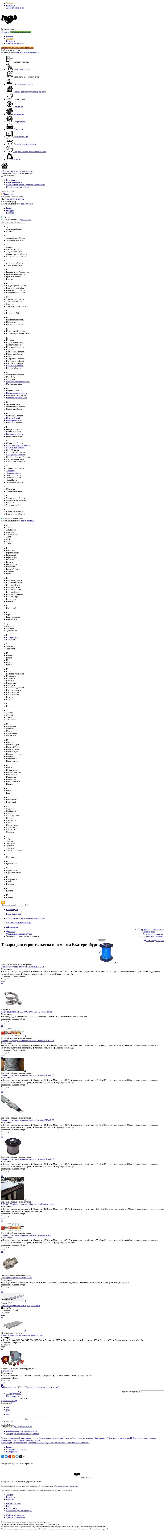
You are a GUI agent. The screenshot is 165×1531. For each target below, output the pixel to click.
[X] (20, 1456)
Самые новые (149, 932)
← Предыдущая (13, 1394)
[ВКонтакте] (6, 1456)
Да (3, 199)
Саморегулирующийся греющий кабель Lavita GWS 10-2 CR (27, 1040)
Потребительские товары (144, 1438)
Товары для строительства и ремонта (22, 1434)
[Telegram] (17, 1456)
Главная (9, 36)
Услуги (37, 1440)
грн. (8, 1410)
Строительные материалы (78, 1443)
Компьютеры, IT (125, 1438)
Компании (10, 5)
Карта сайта (11, 1508)
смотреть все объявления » (27, 52)
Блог (8, 1506)
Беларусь (10, 210)
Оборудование (100, 1438)
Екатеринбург (12, 1452)
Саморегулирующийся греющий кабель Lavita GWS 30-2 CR (27, 1159)
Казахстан (10, 213)
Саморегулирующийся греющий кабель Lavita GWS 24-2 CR (27, 1120)
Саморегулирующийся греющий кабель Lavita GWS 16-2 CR (27, 1075)
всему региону (27, 521)
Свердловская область (16, 1449)
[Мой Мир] (2, 1456)
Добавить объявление (15, 1517)
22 (2, 176)
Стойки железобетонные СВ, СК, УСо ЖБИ (20, 1305)
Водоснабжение (20, 1443)
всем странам (27, 204)
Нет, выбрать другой (15, 199)
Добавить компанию (15, 8)
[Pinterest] (9, 1456)
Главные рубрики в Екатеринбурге (21, 1431)
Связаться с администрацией (19, 1511)
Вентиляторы (7, 1371)
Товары (9, 3)
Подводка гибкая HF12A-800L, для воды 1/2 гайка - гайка (26, 1012)
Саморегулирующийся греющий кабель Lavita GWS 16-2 (26, 1235)
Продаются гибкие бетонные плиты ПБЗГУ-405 (22, 1335)
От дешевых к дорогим (153, 934)
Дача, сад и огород (9, 1438)
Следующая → (12, 1396)
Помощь (10, 1499)
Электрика (77, 1438)
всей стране (26, 219)
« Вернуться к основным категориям (17, 171)
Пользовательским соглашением (66, 1486)
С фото (7, 1424)
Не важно (8, 1422)
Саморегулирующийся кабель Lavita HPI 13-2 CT (22, 967)
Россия (9, 208)
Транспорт (112, 1438)
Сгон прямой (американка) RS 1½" (16, 1278)
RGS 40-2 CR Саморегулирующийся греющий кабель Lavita (27, 1204)
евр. (8, 1414)
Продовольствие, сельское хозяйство (17, 1440)
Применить (8, 1427)
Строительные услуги (28, 1438)
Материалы (88, 1438)
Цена (8, 1401)
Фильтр (102, 941)
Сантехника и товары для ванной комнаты (46, 1443)
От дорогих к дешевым (153, 936)
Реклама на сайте (13, 1504)
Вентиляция (6, 1443)
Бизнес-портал (86, 1477)
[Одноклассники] (13, 1456)
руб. (8, 1407)
